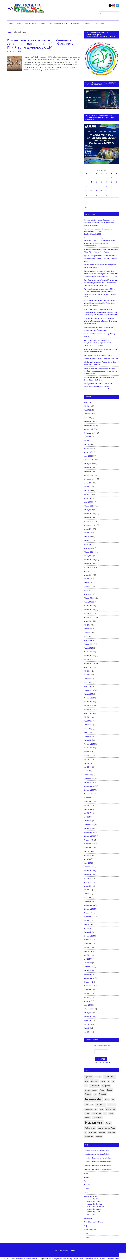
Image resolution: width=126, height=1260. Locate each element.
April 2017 (87, 817)
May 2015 (87, 894)
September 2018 (89, 755)
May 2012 (87, 997)
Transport (102, 1094)
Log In (86, 1192)
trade (95, 1094)
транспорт (111, 1132)
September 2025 (89, 433)
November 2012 (89, 978)
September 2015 (89, 882)
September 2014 (89, 917)
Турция (108, 1123)
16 (116, 186)
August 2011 (88, 1020)
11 (91, 186)
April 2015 (87, 898)
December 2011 (89, 1017)
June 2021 (87, 629)
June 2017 (87, 809)
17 (86, 191)
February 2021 (89, 644)
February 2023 (89, 552)
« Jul (85, 207)
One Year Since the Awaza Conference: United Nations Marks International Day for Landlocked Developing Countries (100, 303)
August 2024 (88, 483)
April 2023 (87, 544)
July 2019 (87, 717)
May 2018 (87, 767)
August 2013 (88, 944)
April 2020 (87, 683)
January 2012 (88, 1013)
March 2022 (88, 594)
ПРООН (111, 1113)
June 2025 (87, 444)
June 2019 (87, 721)
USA (92, 1105)
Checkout (87, 1185)
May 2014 (87, 928)
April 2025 (87, 452)
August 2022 (88, 575)
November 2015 (89, 874)
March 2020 (88, 686)
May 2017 (87, 813)
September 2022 (89, 571)
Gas (113, 1081)
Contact (86, 1189)
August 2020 (88, 667)
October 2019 (88, 706)
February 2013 (89, 967)
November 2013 (89, 936)
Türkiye (107, 1100)
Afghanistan (89, 1077)
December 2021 (89, 606)
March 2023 (88, 548)
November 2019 (89, 702)
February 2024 (89, 506)
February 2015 (89, 901)
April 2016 (87, 859)
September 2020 (89, 663)
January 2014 (88, 932)
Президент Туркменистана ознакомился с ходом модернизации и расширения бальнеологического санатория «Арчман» (99, 386)
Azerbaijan (98, 1077)
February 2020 (89, 690)
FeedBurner (106, 1063)
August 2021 (88, 621)
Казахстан (110, 1109)
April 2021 (87, 636)
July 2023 (87, 533)
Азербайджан (111, 1105)
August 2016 (88, 848)
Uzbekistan (100, 1104)
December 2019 (89, 698)
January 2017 (88, 828)
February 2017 (89, 825)
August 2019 (88, 713)
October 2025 (88, 429)
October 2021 (88, 613)
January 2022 (88, 602)
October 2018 (88, 752)
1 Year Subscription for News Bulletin (96, 1150)
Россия (87, 1117)
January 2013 (88, 970)
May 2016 (87, 855)
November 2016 (89, 836)
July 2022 (87, 579)
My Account (88, 1218)
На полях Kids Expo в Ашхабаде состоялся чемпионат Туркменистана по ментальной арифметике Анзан (99, 222)
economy (94, 1081)
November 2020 (89, 656)
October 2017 (88, 794)
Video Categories (90, 1230)
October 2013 (88, 940)
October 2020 (88, 659)
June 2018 (87, 763)
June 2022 (87, 583)
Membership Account (91, 1196)
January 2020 (88, 694)
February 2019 (89, 736)
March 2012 (88, 1005)
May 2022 (87, 587)
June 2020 (87, 675)
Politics (102, 1090)
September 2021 (89, 617)
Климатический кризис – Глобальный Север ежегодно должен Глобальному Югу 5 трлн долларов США (40, 43)
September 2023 (89, 525)
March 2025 (88, 456)
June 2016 (87, 851)
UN (113, 1100)
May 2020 (87, 679)
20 (101, 191)
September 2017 (89, 798)
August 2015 (88, 886)
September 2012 (89, 986)
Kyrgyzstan (106, 1086)
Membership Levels (94, 1212)
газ (85, 1132)
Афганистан (89, 1109)
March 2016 (88, 863)
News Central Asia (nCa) (25, 8)
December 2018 (89, 744)
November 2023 (89, 517)
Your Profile (91, 1214)
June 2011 (87, 1028)
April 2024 (87, 498)
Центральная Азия (106, 1128)
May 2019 (87, 725)
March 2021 (88, 640)
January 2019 (88, 740)
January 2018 (88, 782)
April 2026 (87, 418)
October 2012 (88, 982)
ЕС (96, 1109)
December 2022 (89, 560)
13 (101, 186)
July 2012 (87, 993)
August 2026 (88, 402)
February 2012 (89, 1009)
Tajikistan (88, 1094)
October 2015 (88, 878)
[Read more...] (54, 70)
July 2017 (87, 805)
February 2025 (89, 460)
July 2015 (87, 890)
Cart (85, 1181)
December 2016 (89, 832)
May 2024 (87, 494)
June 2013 (87, 951)
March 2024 (88, 502)
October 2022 (88, 567)
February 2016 (89, 867)
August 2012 (88, 990)
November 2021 (89, 610)
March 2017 (88, 821)
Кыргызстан (96, 1113)
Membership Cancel (93, 1201)
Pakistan (94, 1090)
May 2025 (87, 448)
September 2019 (89, 709)
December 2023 (89, 514)
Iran (86, 1086)
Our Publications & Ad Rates (93, 1222)
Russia (109, 1090)
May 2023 (87, 540)
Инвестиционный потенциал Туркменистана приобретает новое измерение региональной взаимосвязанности (100, 370)
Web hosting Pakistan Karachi (73, 1259)
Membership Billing (93, 1199)
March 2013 (88, 963)
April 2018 (87, 771)
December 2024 (89, 468)
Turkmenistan (93, 1099)
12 (96, 186)
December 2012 (89, 974)
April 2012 (87, 1001)
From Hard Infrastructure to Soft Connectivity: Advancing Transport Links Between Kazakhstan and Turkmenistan (100, 321)
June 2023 (87, 537)
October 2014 (88, 913)
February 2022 (89, 598)
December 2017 (89, 786)
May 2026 (87, 414)
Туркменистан (94, 1122)
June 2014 (87, 924)
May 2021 (87, 633)
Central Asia (109, 1076)
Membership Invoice (94, 1209)
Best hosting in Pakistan (114, 1259)
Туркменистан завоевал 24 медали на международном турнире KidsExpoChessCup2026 (98, 231)
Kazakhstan (94, 1085)
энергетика (99, 1136)
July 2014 (87, 921)
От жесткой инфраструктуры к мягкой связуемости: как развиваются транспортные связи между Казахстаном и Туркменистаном (100, 312)
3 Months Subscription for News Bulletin (98, 1158)
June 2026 (87, 410)
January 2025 (88, 464)
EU (108, 1081)
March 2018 (88, 775)
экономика (89, 1136)
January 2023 (88, 556)
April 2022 (87, 590)
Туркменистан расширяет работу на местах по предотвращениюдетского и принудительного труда (101, 258)
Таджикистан (97, 1117)
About (86, 1173)
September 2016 (89, 844)
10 (86, 186)
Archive (86, 1177)
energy (103, 1081)
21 (106, 191)
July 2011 (87, 1024)
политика (102, 1132)
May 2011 (87, 1032)
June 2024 (87, 491)
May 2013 (87, 955)
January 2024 (88, 510)
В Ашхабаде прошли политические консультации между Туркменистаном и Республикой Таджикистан (98, 342)
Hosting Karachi (56, 1259)
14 (106, 186)
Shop (85, 1226)
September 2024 (89, 479)
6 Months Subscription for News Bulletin (98, 1166)
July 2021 (87, 625)
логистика (92, 1132)
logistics (87, 1090)
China (86, 1081)
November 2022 (89, 563)
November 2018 (89, 748)
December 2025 (89, 421)
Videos (86, 1233)
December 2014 (89, 905)
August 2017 (88, 802)
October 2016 (88, 840)
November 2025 (89, 425)
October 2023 (88, 521)
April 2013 (87, 959)
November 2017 (89, 790)
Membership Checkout (94, 1204)
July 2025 (87, 441)
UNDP (86, 1105)
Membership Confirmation (95, 1207)
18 (91, 191)
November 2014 (89, 909)
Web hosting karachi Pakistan (95, 1259)
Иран (101, 1109)
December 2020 (89, 652)
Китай (87, 1113)
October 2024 (88, 475)
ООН (105, 1113)
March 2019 (88, 732)
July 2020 (87, 671)
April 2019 (87, 729)
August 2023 (88, 529)
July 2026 (87, 406)
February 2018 (89, 778)
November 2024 (89, 471)
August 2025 (88, 437)
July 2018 (87, 759)
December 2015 (89, 871)
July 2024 (87, 487)
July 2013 (87, 947)
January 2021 (88, 648)
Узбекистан (90, 1128)
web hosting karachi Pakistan (27, 1259)
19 (96, 191)
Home (9, 32)
